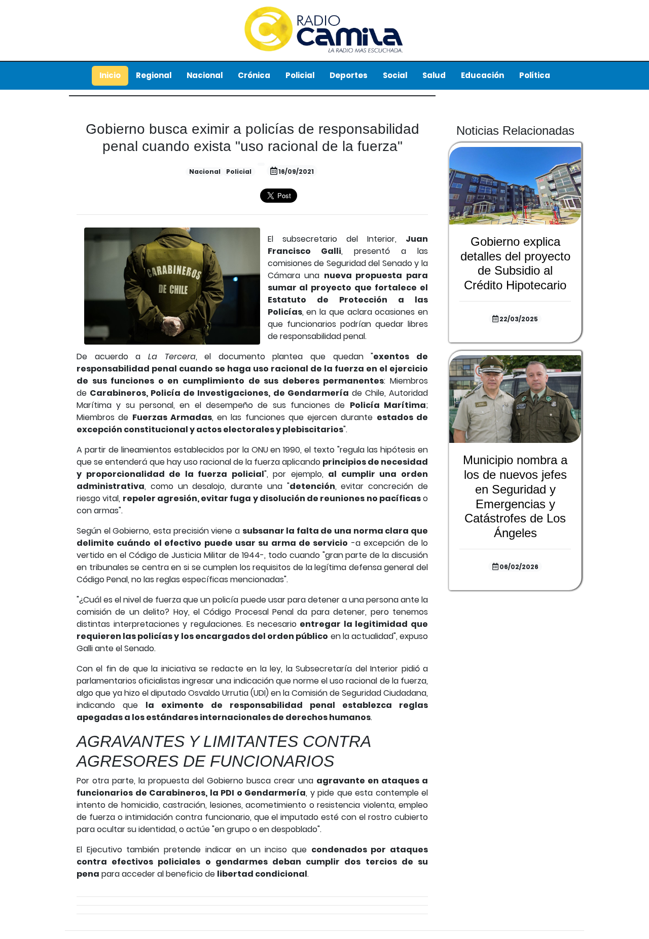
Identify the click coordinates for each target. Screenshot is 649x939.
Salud (434, 75)
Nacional (205, 75)
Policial (299, 75)
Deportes (349, 75)
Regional (153, 75)
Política (534, 75)
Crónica (254, 75)
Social (395, 75)
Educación (482, 75)
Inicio (110, 75)
